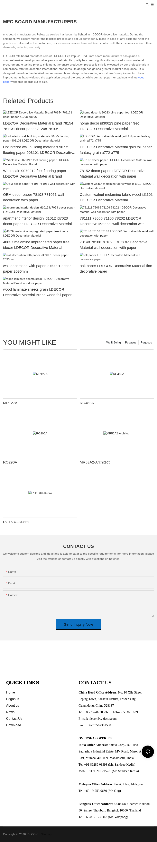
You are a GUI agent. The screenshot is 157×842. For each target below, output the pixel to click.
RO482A (87, 403)
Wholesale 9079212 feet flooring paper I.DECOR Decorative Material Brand (34, 173)
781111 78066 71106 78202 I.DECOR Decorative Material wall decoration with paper (112, 221)
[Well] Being (113, 342)
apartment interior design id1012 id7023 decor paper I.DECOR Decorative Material (37, 221)
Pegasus (146, 342)
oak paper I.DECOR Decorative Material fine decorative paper (116, 268)
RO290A (10, 462)
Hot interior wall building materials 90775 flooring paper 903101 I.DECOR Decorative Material (38, 150)
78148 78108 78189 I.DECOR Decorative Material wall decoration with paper (113, 245)
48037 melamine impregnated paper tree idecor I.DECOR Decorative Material (36, 245)
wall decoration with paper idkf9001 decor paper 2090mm (37, 268)
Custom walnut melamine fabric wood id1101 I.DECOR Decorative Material (116, 197)
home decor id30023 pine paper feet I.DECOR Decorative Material (109, 126)
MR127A (10, 403)
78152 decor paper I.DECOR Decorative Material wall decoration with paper (113, 173)
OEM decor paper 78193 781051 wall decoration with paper (33, 197)
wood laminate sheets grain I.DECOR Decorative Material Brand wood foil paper (37, 292)
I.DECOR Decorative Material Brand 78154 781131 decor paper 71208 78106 (38, 126)
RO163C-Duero (16, 522)
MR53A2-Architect (95, 462)
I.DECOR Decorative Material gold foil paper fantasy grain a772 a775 (116, 150)
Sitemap (46, 834)
